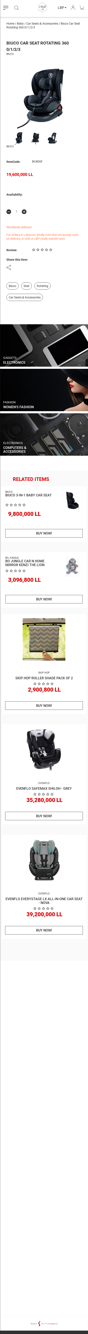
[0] (44, 684)
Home (10, 23)
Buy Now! (44, 533)
